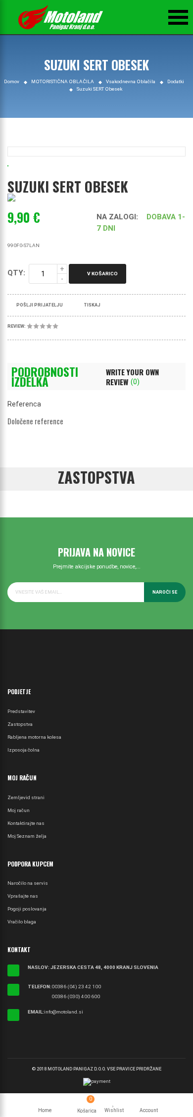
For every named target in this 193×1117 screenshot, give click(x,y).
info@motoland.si (63, 1012)
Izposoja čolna (23, 750)
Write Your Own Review (132, 377)
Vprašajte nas (22, 896)
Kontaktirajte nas (26, 823)
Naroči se (164, 592)
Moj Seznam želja (27, 836)
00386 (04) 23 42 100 (76, 986)
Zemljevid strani (26, 797)
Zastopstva (20, 724)
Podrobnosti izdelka (44, 377)
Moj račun (18, 810)
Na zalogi (116, 216)
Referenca (24, 404)
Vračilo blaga (21, 921)
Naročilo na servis (27, 883)
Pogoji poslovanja (27, 909)
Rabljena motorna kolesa (34, 737)
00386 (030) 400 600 (75, 996)
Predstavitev (21, 711)
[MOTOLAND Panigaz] (60, 17)
